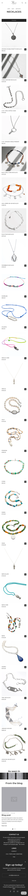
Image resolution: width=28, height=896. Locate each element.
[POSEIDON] (14, 436)
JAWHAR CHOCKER (7, 728)
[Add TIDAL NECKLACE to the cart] (25, 698)
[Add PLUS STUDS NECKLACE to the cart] (25, 235)
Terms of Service (21, 887)
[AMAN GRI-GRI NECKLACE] (14, 745)
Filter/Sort (14, 20)
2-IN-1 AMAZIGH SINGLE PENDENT (10, 141)
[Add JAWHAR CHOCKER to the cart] (25, 729)
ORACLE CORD (5, 358)
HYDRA (3, 481)
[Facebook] (10, 891)
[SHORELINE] (14, 282)
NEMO (3, 635)
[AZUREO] (14, 653)
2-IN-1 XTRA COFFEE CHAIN (9, 110)
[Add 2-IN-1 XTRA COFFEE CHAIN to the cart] (25, 111)
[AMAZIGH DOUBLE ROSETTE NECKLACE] (14, 35)
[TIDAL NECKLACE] (14, 684)
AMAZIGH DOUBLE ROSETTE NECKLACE (12, 49)
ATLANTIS (4, 327)
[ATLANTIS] (14, 313)
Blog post (6, 815)
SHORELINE (4, 296)
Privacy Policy (11, 887)
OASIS (3, 543)
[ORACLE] (14, 375)
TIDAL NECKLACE (6, 697)
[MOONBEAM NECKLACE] (14, 251)
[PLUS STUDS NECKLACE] (14, 220)
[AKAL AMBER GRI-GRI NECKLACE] (14, 189)
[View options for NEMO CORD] (25, 605)
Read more (4, 825)
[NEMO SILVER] (14, 560)
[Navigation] (2, 2)
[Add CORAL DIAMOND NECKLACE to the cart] (25, 80)
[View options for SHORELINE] (25, 296)
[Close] (25, 861)
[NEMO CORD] (14, 591)
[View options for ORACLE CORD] (25, 358)
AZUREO (4, 666)
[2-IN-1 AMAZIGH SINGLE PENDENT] (14, 128)
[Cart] (25, 2)
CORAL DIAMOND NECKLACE (9, 80)
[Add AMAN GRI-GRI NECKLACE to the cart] (25, 760)
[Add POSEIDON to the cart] (25, 451)
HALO (3, 419)
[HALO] (14, 406)
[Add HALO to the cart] (25, 420)
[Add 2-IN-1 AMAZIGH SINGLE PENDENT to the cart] (25, 142)
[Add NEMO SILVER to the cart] (25, 574)
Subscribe (14, 880)
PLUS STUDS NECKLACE (8, 234)
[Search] (22, 2)
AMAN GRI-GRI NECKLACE (8, 759)
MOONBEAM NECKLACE (8, 265)
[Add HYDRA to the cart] (25, 482)
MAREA (3, 512)
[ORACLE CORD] (14, 344)
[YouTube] (17, 891)
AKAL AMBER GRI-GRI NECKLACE (10, 203)
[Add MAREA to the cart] (25, 513)
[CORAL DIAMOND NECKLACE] (14, 66)
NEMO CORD (5, 605)
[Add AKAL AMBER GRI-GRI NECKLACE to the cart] (25, 204)
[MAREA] (14, 498)
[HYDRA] (14, 467)
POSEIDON (4, 450)
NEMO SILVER (5, 574)
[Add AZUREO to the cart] (25, 667)
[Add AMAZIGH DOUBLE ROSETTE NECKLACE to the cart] (25, 49)
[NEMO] (14, 622)
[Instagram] (14, 891)
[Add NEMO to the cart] (25, 636)
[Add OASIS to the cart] (25, 544)
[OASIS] (14, 529)
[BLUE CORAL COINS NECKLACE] (14, 158)
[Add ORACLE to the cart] (25, 389)
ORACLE (4, 388)
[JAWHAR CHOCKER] (14, 714)
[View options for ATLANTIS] (25, 327)
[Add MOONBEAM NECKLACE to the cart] (25, 266)
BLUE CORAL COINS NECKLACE (10, 172)
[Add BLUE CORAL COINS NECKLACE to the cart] (25, 173)
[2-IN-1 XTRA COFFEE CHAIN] (14, 97)
